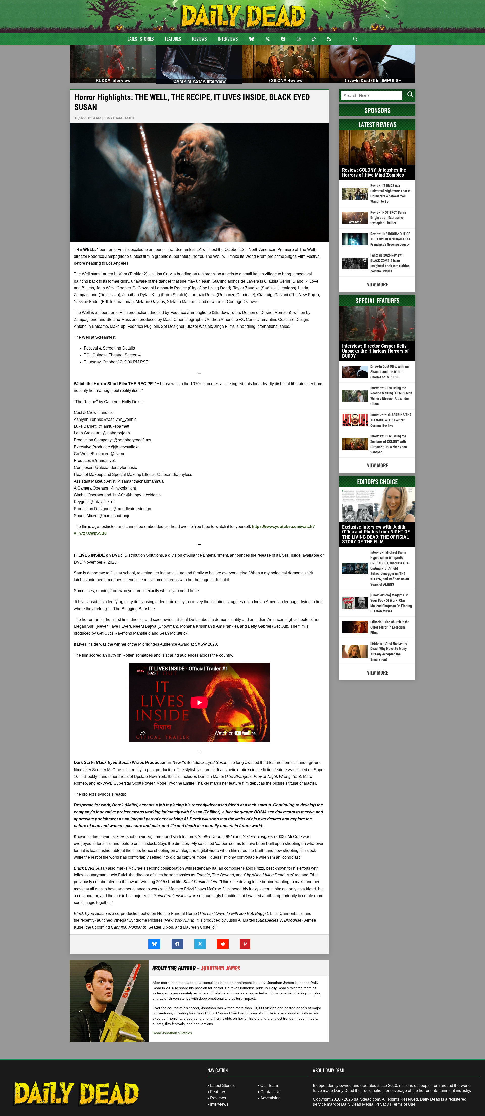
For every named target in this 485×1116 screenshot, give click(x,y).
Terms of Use (403, 1104)
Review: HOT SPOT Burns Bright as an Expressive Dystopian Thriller (388, 217)
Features (173, 38)
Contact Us (270, 1092)
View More (377, 284)
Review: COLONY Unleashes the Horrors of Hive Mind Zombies (374, 172)
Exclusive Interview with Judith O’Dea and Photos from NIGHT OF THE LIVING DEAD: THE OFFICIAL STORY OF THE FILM (376, 534)
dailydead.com (367, 1099)
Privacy (382, 1104)
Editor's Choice (377, 481)
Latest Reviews (377, 124)
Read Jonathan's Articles (172, 1033)
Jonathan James (118, 118)
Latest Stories (141, 38)
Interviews (228, 38)
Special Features (377, 300)
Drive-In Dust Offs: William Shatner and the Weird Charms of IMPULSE (389, 371)
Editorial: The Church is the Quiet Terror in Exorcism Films (389, 627)
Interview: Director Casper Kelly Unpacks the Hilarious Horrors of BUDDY (375, 351)
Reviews (199, 38)
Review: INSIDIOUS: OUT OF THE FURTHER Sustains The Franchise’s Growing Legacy (390, 239)
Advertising (270, 1098)
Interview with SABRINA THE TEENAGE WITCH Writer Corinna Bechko (390, 420)
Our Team (269, 1085)
